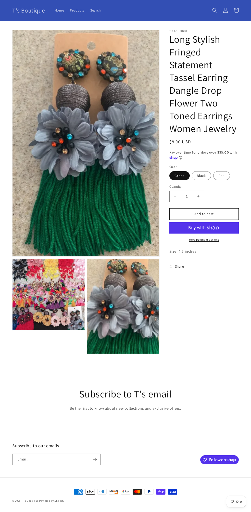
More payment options (204, 239)
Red (221, 175)
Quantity (175, 186)
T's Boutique (30, 500)
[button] (214, 10)
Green (180, 175)
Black (201, 175)
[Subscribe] (94, 459)
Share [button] (179, 266)
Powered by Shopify (51, 500)
